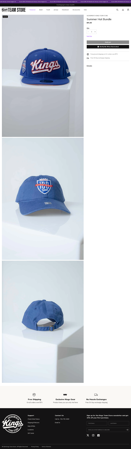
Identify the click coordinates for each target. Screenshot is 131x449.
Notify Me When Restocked (109, 47)
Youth (48, 10)
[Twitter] (88, 435)
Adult (40, 10)
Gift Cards (31, 433)
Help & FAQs (31, 426)
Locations (31, 430)
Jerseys (56, 10)
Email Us (57, 422)
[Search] (119, 11)
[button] (127, 10)
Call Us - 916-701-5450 (62, 419)
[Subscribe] (127, 430)
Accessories (76, 10)
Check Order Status (34, 419)
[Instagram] (93, 435)
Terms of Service (46, 446)
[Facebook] (98, 435)
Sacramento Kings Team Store (97, 16)
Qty (88, 28)
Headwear (65, 10)
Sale (85, 10)
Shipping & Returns (33, 422)
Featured (32, 10)
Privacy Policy (35, 446)
